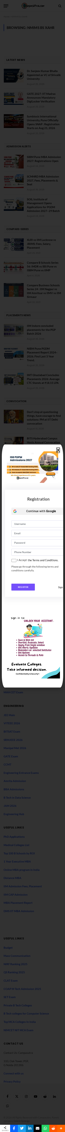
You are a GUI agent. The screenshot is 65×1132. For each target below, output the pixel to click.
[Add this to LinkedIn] (30, 1128)
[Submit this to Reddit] (53, 1128)
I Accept (22, 560)
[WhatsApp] (45, 1128)
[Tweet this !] (22, 1128)
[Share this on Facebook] (14, 1128)
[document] (32, 566)
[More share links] (61, 1128)
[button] (58, 450)
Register (23, 587)
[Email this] (37, 1128)
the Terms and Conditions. (43, 560)
